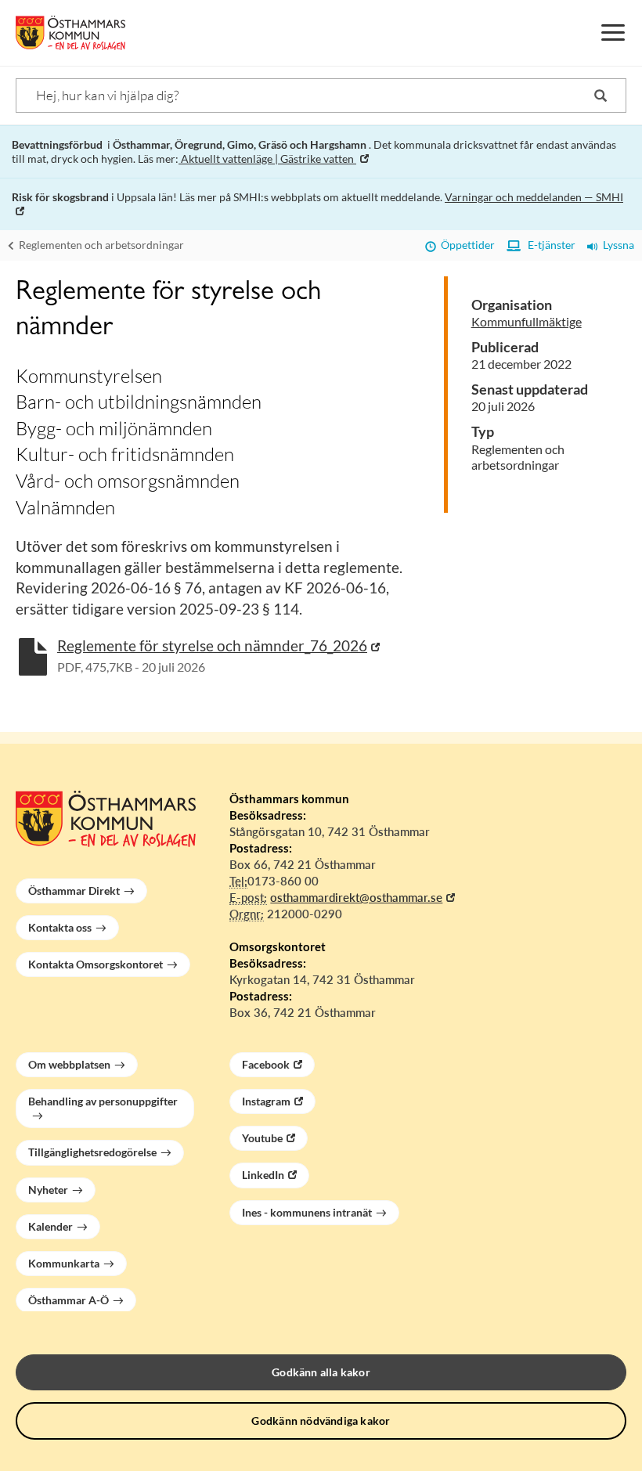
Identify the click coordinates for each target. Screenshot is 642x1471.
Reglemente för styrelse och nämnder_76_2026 (212, 645)
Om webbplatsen (69, 1064)
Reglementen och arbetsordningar (100, 244)
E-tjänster (548, 244)
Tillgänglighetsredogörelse (92, 1152)
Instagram (266, 1101)
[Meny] (613, 33)
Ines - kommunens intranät (307, 1212)
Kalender (50, 1226)
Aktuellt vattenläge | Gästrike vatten (267, 158)
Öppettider (465, 244)
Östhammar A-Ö (68, 1300)
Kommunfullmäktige (526, 321)
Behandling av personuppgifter (103, 1101)
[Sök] (600, 95)
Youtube (262, 1138)
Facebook (266, 1064)
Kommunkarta (63, 1263)
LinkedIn (263, 1174)
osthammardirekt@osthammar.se (356, 897)
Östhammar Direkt (74, 890)
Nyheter (48, 1189)
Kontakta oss (60, 927)
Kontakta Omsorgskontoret (95, 964)
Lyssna (616, 244)
